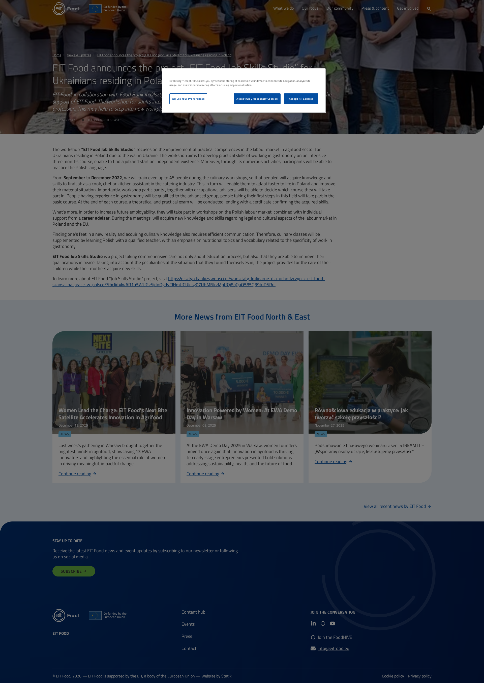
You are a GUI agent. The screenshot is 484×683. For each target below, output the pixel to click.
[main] (244, 90)
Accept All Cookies (301, 98)
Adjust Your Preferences (188, 98)
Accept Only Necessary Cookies (257, 98)
